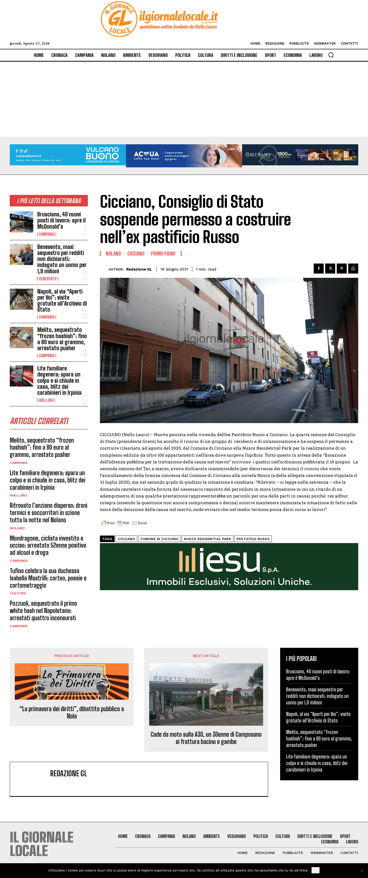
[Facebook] (319, 269)
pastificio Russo (253, 539)
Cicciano (135, 253)
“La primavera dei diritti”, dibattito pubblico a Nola (72, 712)
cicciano (126, 539)
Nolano (17, 528)
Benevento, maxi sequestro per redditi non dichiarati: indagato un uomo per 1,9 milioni (62, 259)
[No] (361, 870)
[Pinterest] (342, 269)
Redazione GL (139, 269)
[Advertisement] (184, 99)
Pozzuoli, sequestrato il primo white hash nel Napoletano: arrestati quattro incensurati (43, 610)
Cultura (18, 593)
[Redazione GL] (104, 269)
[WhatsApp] (353, 269)
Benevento (48, 279)
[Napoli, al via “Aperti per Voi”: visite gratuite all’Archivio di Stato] (21, 299)
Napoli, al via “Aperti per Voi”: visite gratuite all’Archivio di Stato (62, 300)
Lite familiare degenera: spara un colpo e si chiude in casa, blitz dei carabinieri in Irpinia (59, 380)
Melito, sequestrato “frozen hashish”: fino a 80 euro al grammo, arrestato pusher (62, 338)
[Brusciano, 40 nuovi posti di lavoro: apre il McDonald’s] (21, 221)
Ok (315, 870)
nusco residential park (207, 539)
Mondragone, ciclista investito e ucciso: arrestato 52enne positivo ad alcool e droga (48, 545)
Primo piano (163, 253)
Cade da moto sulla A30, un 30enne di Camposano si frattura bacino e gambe (206, 738)
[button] (331, 55)
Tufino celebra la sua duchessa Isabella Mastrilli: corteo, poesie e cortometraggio (48, 578)
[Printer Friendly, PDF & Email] (124, 525)
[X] (330, 269)
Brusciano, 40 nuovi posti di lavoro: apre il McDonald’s (61, 220)
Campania (46, 234)
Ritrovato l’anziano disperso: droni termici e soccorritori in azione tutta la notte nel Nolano (48, 513)
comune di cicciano (159, 539)
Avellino (46, 400)
